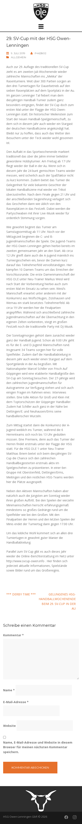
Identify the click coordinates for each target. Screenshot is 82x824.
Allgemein (18, 57)
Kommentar (13, 635)
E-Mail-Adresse (16, 702)
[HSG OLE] (41, 11)
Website (9, 726)
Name (9, 690)
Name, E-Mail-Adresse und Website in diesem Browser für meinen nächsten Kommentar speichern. (37, 747)
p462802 (40, 53)
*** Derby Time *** (21, 594)
